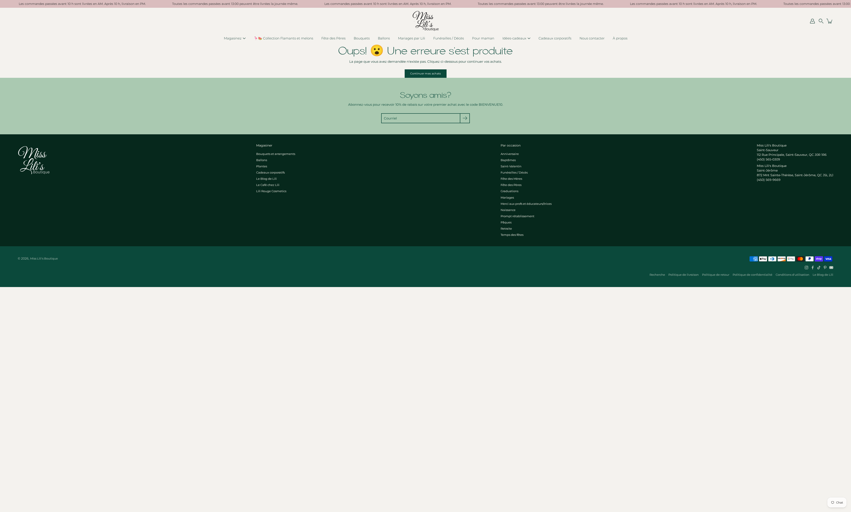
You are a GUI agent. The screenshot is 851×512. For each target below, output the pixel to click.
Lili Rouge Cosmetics (271, 191)
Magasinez (233, 38)
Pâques (506, 222)
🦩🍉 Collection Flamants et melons (283, 38)
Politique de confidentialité (752, 274)
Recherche (657, 274)
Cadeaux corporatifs (555, 38)
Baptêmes (508, 160)
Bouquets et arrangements (275, 154)
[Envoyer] (465, 118)
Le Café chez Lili (267, 185)
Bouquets (362, 38)
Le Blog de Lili (266, 178)
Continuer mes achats (425, 73)
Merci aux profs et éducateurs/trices (526, 203)
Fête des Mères (511, 178)
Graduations (509, 191)
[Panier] (829, 21)
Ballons (384, 38)
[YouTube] (831, 267)
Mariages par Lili (411, 38)
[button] (821, 21)
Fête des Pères (333, 38)
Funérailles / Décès (448, 38)
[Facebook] (813, 267)
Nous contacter (592, 38)
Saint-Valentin (511, 166)
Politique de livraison (683, 274)
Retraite (506, 228)
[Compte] (812, 21)
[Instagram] (806, 267)
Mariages (507, 197)
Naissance (508, 210)
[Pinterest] (825, 267)
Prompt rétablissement (517, 216)
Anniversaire (510, 154)
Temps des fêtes (512, 234)
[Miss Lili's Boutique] (426, 21)
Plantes (261, 166)
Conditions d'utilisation (792, 274)
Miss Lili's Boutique (44, 258)
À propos (620, 38)
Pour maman (483, 38)
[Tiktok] (819, 267)
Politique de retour (715, 274)
